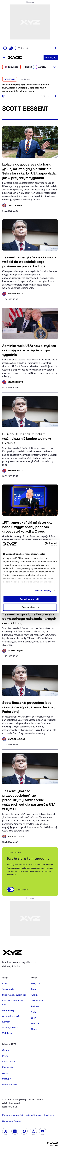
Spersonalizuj (28, 607)
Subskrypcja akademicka (14, 994)
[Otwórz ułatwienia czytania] (5, 48)
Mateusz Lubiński (13, 739)
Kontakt (6, 1021)
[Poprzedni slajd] (49, 96)
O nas (5, 983)
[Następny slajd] (55, 96)
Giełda (5, 1050)
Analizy (42, 67)
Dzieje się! (13, 67)
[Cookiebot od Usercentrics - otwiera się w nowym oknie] (44, 544)
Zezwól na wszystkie (30, 599)
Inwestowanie (9, 1061)
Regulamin (49, 1115)
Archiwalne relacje (11, 1016)
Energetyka (7, 1067)
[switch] (12, 48)
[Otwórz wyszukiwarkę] (55, 48)
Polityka (35, 1006)
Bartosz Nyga (12, 205)
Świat (34, 1012)
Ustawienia (11, 1121)
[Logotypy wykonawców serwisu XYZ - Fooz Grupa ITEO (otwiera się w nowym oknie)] (52, 1143)
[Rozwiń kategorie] (54, 66)
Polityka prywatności (12, 1115)
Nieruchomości (9, 1084)
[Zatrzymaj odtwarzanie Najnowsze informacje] (3, 96)
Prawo (5, 1055)
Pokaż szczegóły (43, 590)
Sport (33, 1017)
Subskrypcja (8, 989)
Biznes (28, 67)
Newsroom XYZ (12, 294)
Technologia (37, 1000)
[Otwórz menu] (4, 57)
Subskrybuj (50, 57)
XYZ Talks (7, 1033)
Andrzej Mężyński (14, 651)
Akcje (5, 1073)
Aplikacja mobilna (10, 1027)
